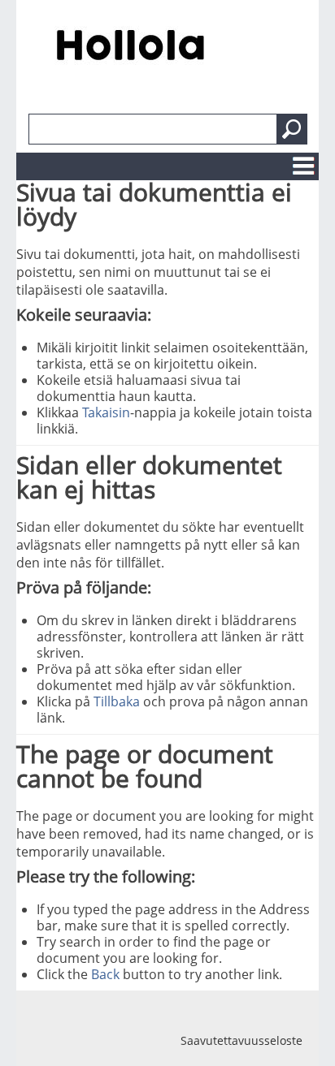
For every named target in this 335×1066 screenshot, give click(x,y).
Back (105, 974)
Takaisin (106, 412)
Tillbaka (117, 701)
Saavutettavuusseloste (241, 1040)
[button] (291, 129)
